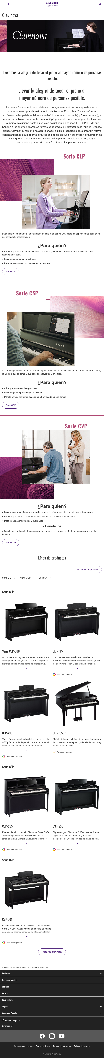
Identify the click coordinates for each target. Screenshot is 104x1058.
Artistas (5, 993)
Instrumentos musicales (11, 967)
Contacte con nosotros (23, 1046)
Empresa (6, 1025)
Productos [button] (6, 973)
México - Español (12, 1020)
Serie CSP (25, 577)
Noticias (5, 986)
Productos (34, 967)
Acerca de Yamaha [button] (9, 1013)
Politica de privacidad (62, 1046)
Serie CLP (7, 577)
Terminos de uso (43, 1046)
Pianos (24, 967)
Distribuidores (7, 999)
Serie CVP (44, 577)
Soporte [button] (5, 1006)
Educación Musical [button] (9, 980)
